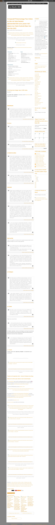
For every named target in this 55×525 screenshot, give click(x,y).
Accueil (9, 3)
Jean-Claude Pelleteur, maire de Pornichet (27, 141)
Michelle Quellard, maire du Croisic (28, 316)
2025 (35, 182)
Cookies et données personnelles (38, 524)
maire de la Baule (26, 483)
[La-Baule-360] (37, 23)
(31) (36, 94)
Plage (24, 3)
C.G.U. (33, 524)
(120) (37, 75)
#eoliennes (15, 393)
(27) (39, 102)
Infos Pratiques (33, 3)
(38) (36, 92)
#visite (17, 393)
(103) (37, 76)
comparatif (17, 486)
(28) (37, 101)
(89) (37, 79)
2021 (35, 187)
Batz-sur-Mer (29, 482)
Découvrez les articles (10, 402)
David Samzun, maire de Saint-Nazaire (28, 119)
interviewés (28, 94)
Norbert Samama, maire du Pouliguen (28, 290)
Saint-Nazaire (15, 482)
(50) (38, 81)
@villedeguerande (9, 397)
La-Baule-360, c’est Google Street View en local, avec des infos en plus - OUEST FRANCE (41, 67)
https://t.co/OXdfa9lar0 (25, 394)
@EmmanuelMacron (11, 381)
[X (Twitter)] (29, 0)
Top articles (24, 524)
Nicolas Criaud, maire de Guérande (28, 219)
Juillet (36, 177)
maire (11, 483)
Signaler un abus (30, 524)
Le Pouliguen (25, 482)
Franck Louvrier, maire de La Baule (28, 172)
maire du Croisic (19, 484)
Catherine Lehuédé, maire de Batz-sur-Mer (27, 252)
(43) (36, 88)
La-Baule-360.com (38, 3)
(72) (36, 80)
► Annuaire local (28, 3)
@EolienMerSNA (26, 393)
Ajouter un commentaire (14, 518)
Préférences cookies (45, 524)
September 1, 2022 (21, 386)
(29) (36, 97)
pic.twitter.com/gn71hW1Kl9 (19, 397)
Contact (43, 3)
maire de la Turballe (24, 484)
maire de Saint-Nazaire (21, 483)
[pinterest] (31, 0)
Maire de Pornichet (14, 483)
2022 (35, 186)
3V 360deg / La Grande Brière (39, 160)
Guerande (8, 483)
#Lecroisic (13, 397)
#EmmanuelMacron (21, 393)
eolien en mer (9, 486)
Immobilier (20, 3)
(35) (37, 93)
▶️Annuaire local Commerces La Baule (40, 166)
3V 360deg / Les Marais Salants (39, 161)
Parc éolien (16, 3)
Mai (36, 178)
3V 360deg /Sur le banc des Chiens (39, 156)
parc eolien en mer (28, 486)
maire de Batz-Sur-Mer (13, 484)
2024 (35, 183)
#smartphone (13, 394)
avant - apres (20, 486)
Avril (36, 179)
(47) (36, 85)
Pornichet (19, 482)
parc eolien (24, 486)
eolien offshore (13, 486)
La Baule (22, 482)
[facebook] (28, 0)
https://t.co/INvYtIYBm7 (18, 394)
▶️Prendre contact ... (38, 153)
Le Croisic (12, 482)
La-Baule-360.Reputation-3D (43, 53)
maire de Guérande (30, 484)
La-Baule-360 (15, 7)
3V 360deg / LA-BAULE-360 (39, 157)
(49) (37, 84)
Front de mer (13, 3)
